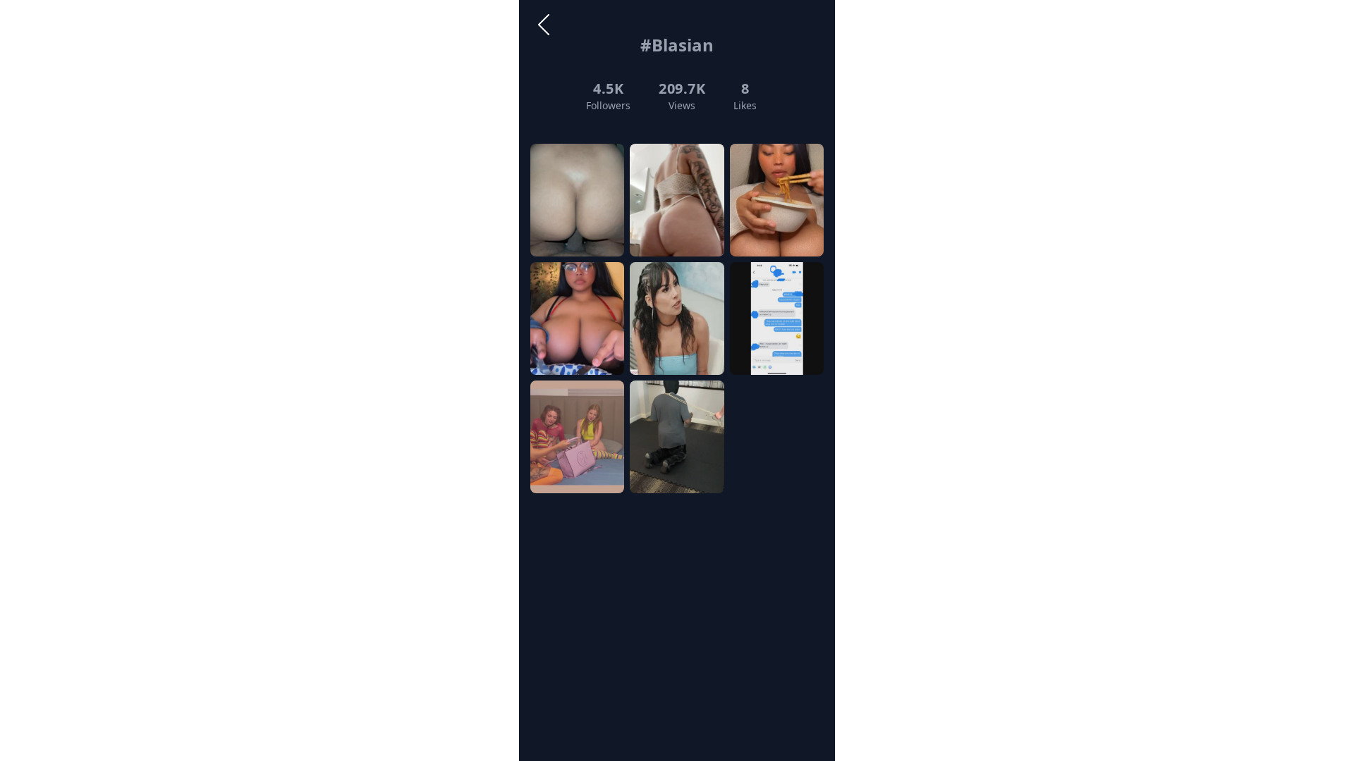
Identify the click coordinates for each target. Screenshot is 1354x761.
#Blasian (677, 44)
